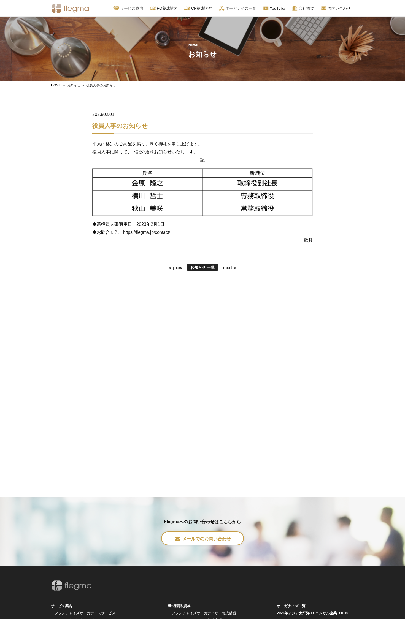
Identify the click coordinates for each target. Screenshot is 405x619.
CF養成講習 (201, 8)
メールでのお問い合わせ (206, 538)
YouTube (277, 8)
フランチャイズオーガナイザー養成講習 (204, 613)
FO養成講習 (167, 8)
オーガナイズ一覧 (240, 8)
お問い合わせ (339, 8)
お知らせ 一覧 (202, 267)
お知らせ (73, 85)
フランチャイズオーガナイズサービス (85, 613)
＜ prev (175, 267)
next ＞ (230, 267)
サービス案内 (61, 606)
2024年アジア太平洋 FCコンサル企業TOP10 (312, 613)
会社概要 (306, 8)
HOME (56, 85)
